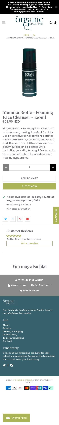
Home (26, 35)
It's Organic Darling (22, 380)
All (34, 35)
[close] (56, 7)
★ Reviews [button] (56, 215)
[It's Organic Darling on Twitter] (4, 366)
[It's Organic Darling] (29, 23)
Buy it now (29, 186)
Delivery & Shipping (13, 331)
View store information (18, 208)
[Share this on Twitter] (5, 219)
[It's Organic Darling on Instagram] (11, 366)
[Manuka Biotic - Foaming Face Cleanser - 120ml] (29, 72)
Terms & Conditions (13, 337)
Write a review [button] (29, 243)
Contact (7, 340)
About (6, 324)
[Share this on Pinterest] (20, 219)
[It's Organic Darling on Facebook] (7, 366)
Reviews (7, 328)
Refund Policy (10, 334)
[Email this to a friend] (27, 219)
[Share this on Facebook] (13, 219)
